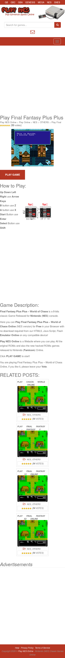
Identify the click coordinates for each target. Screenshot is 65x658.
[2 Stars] (3, 125)
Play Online (24, 122)
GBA (20, 2)
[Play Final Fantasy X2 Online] (32, 533)
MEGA (41, 2)
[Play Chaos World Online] (32, 399)
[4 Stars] (7, 125)
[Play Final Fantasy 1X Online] (32, 488)
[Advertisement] (32, 80)
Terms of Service (42, 647)
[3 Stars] (5, 125)
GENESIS (30, 2)
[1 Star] (1, 125)
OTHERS (44, 122)
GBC (13, 2)
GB (6, 2)
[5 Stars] (9, 125)
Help (17, 647)
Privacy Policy (27, 647)
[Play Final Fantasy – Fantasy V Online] (32, 444)
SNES (57, 2)
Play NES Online (8, 122)
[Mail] (32, 31)
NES (49, 2)
